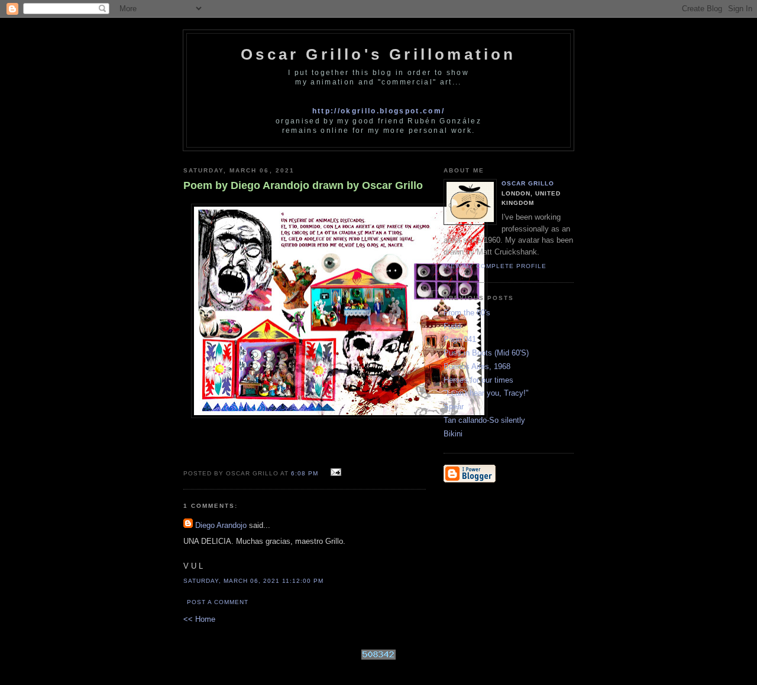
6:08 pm (304, 473)
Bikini (453, 433)
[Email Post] (334, 472)
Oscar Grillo (528, 183)
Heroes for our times (478, 380)
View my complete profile (495, 266)
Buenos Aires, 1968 (477, 366)
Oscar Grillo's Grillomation (378, 54)
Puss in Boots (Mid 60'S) (486, 352)
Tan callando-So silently (484, 420)
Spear (454, 406)
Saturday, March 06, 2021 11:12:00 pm (253, 581)
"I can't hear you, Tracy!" (486, 393)
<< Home (199, 619)
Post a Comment (217, 602)
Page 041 (460, 339)
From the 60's (467, 312)
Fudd (452, 326)
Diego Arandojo (221, 525)
